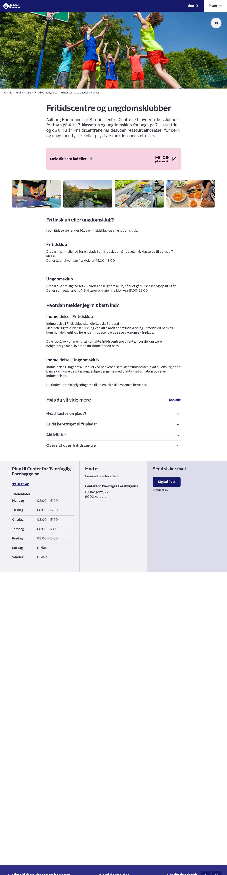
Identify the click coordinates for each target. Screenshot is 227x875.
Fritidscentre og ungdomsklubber (80, 93)
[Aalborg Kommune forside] (12, 6)
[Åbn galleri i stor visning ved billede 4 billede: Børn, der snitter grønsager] (190, 194)
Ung (28, 93)
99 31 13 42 (20, 484)
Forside (8, 93)
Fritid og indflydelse (45, 93)
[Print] (216, 23)
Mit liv (19, 93)
